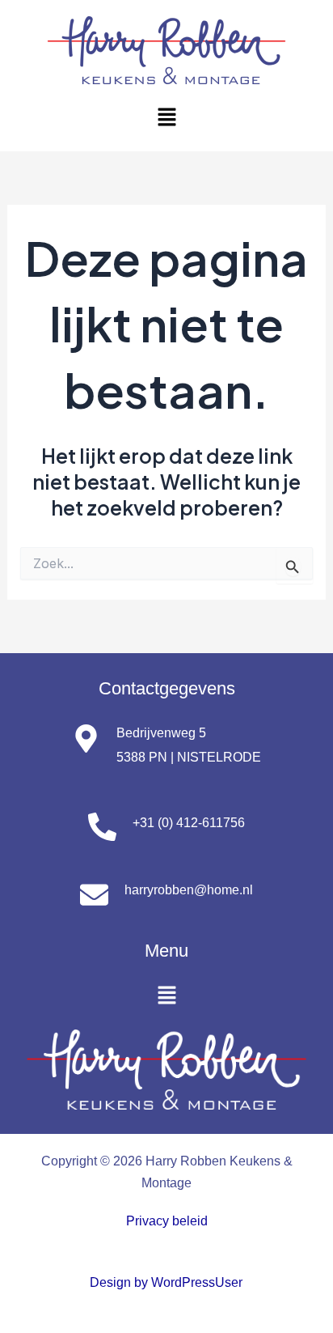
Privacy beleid (167, 1220)
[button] (166, 117)
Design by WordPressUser (166, 1282)
